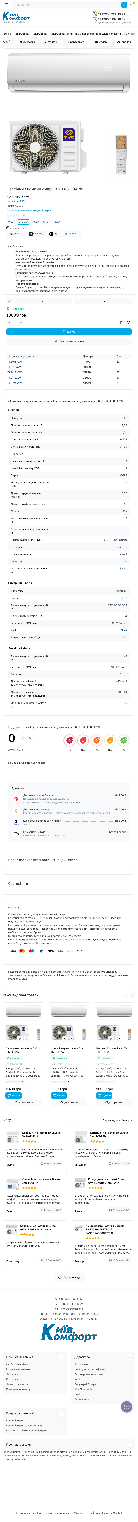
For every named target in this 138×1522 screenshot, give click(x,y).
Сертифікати (77, 41)
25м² (25, 222)
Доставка (28, 41)
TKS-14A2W (14, 372)
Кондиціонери (14, 1420)
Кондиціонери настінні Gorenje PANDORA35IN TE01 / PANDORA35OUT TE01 (105, 1229)
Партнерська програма (88, 1374)
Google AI (73, 233)
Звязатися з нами (17, 1384)
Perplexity (38, 233)
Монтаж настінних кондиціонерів (26, 1430)
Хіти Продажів (83, 1389)
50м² (46, 222)
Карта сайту (81, 1399)
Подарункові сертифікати (89, 1369)
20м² (11, 222)
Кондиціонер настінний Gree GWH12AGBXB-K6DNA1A (106, 1181)
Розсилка (12, 1379)
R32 (124, 511)
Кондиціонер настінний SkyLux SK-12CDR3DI (109, 1134)
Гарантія (125, 41)
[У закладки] (27, 1039)
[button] (125, 995)
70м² (57, 222)
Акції (77, 1379)
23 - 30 (122, 568)
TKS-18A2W (14, 377)
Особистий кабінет (17, 1364)
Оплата (103, 41)
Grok (55, 233)
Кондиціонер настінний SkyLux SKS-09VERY (41, 1181)
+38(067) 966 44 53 (111, 13)
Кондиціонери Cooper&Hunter (24, 1425)
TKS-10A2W (14, 366)
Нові (77, 1394)
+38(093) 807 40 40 (111, 18)
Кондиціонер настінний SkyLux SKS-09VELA (41, 1134)
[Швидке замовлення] (20, 1039)
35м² (36, 222)
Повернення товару (18, 1389)
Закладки (12, 1374)
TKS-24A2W (14, 383)
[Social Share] (9, 301)
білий (124, 630)
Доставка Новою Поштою (38, 795)
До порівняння (25, 1102)
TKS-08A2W (14, 361)
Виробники (81, 1364)
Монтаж (52, 41)
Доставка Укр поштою (36, 809)
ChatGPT (18, 233)
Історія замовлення (18, 1369)
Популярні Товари (85, 1384)
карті (78, 802)
